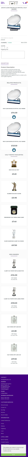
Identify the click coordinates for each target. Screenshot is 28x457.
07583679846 (4, 393)
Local (2, 431)
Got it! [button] (13, 454)
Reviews (3, 412)
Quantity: (3, 45)
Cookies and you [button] (7, 450)
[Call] (23, 3)
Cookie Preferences (5, 420)
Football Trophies (5, 442)
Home (2, 423)
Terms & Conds (4, 405)
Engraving (3, 428)
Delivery (3, 426)
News (2, 433)
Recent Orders (4, 414)
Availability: (4, 42)
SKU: (22, 42)
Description (5, 63)
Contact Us (3, 407)
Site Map (3, 410)
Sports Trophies (4, 439)
